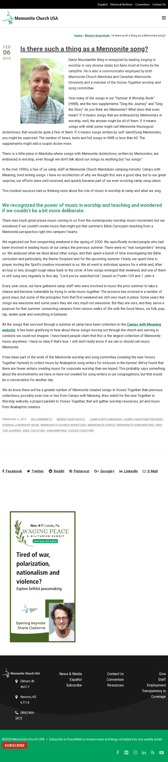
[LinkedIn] (144, 752)
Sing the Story (34, 430)
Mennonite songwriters (135, 425)
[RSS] (152, 752)
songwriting (57, 430)
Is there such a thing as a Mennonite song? (84, 49)
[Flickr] (126, 752)
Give (162, 674)
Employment (156, 685)
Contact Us (159, 4)
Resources (115, 685)
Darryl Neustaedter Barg (143, 419)
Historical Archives (121, 4)
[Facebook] (117, 752)
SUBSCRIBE (15, 745)
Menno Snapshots (71, 419)
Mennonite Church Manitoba (63, 425)
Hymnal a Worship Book (20, 425)
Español (102, 4)
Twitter (37, 471)
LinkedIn (130, 471)
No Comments (41, 419)
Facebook (13, 471)
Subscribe (74, 685)
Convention (142, 4)
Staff (162, 679)
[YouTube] (161, 752)
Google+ (107, 471)
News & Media (70, 674)
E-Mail (152, 471)
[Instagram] (135, 752)
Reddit (58, 471)
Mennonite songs (101, 425)
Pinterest (81, 471)
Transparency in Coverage (154, 694)
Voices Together (81, 430)
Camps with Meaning (106, 419)
